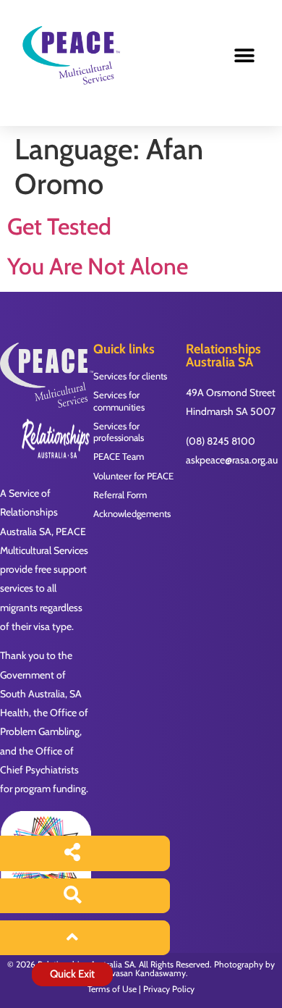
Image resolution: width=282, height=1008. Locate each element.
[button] (244, 56)
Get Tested (59, 226)
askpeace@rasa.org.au (232, 459)
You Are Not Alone (97, 266)
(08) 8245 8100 (220, 441)
